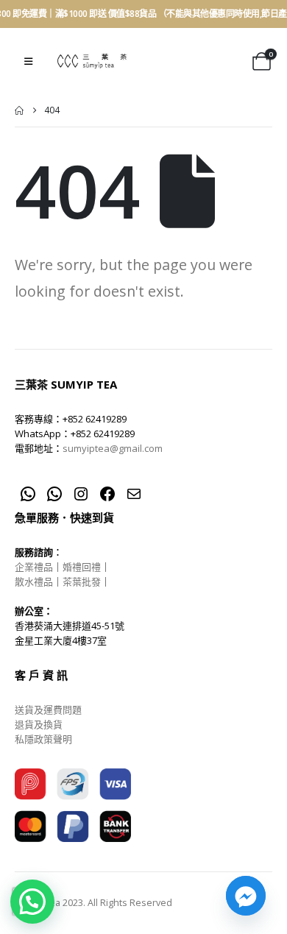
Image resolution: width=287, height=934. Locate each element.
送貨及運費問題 (48, 709)
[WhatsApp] (28, 494)
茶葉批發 (82, 581)
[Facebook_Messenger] (246, 896)
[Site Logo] (92, 61)
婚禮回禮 (82, 566)
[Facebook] (107, 494)
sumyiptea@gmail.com (113, 448)
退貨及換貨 (39, 724)
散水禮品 (34, 581)
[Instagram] (81, 494)
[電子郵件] (134, 494)
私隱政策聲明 (43, 739)
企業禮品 (34, 566)
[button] (28, 61)
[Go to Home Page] (19, 110)
